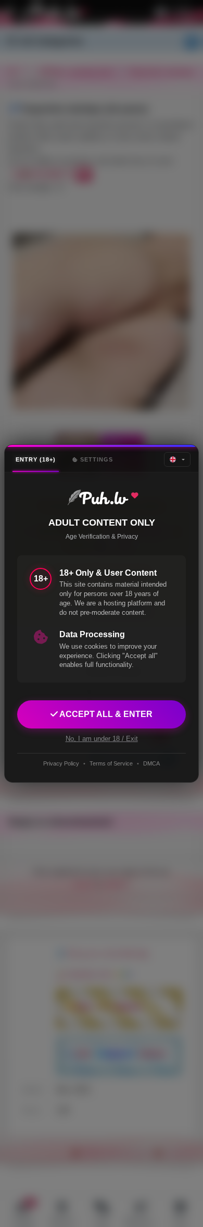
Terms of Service (111, 763)
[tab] (35, 459)
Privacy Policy (61, 763)
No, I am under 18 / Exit (102, 739)
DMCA (151, 763)
